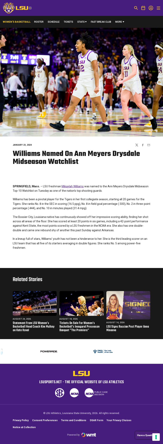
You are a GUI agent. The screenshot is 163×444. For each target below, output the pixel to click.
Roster (39, 21)
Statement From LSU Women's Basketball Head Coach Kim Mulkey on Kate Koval (33, 327)
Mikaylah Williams (73, 186)
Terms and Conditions (73, 420)
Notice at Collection (24, 427)
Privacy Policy (21, 420)
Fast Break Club (101, 21)
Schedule (54, 21)
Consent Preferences (45, 420)
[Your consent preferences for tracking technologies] (156, 437)
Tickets (68, 22)
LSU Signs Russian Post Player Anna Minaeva (127, 328)
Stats (81, 21)
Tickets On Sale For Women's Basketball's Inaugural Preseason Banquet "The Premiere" (79, 327)
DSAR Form (96, 420)
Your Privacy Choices (119, 420)
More (118, 21)
